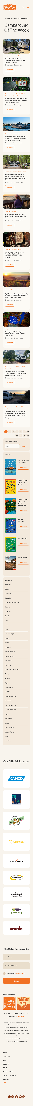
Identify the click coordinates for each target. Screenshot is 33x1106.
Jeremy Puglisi (18, 65)
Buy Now (23, 467)
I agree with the (16, 973)
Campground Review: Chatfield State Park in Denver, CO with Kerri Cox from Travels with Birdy (16, 413)
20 (17, 435)
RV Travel (17, 96)
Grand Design (9, 634)
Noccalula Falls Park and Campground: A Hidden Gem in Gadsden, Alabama (15, 60)
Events (7, 616)
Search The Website (11, 441)
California (8, 593)
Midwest (18, 133)
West (11, 369)
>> (24, 435)
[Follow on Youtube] (20, 1096)
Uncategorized (9, 727)
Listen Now (10, 69)
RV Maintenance (10, 692)
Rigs (6, 683)
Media (5, 1068)
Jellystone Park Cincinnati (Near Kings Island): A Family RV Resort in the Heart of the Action (16, 138)
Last (28, 435)
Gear (6, 629)
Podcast (7, 96)
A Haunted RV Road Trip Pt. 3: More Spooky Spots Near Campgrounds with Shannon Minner (14, 254)
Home (5, 1052)
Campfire (8, 598)
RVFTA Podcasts (10, 705)
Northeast (18, 171)
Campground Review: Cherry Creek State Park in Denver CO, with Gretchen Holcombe (15, 373)
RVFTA (17, 418)
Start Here (6, 1056)
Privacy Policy (20, 973)
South (17, 56)
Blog (4, 1060)
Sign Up (16, 981)
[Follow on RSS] (23, 1096)
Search (23, 446)
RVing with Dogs (10, 709)
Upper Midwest (10, 732)
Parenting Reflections (21, 93)
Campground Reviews (10, 56)
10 (28, 431)
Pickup (7, 674)
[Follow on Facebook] (9, 1096)
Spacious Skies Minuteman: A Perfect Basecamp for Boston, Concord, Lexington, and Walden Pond (15, 177)
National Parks (9, 656)
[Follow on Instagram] (16, 1096)
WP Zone (21, 1016)
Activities (8, 584)
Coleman (8, 611)
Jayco (7, 642)
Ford (6, 625)
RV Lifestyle (12, 96)
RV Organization (10, 696)
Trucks (7, 723)
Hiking (24, 289)
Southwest (8, 718)
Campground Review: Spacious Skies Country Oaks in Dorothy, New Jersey (15, 333)
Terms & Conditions (9, 1075)
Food (21, 289)
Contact (6, 1079)
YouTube (8, 741)
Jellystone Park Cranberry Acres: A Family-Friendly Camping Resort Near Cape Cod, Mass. (16, 100)
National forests (10, 651)
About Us (6, 1064)
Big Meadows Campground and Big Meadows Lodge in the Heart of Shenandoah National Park (16, 295)
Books (6, 289)
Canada (7, 607)
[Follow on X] (12, 1096)
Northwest (8, 665)
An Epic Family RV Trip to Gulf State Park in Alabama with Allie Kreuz (15, 216)
